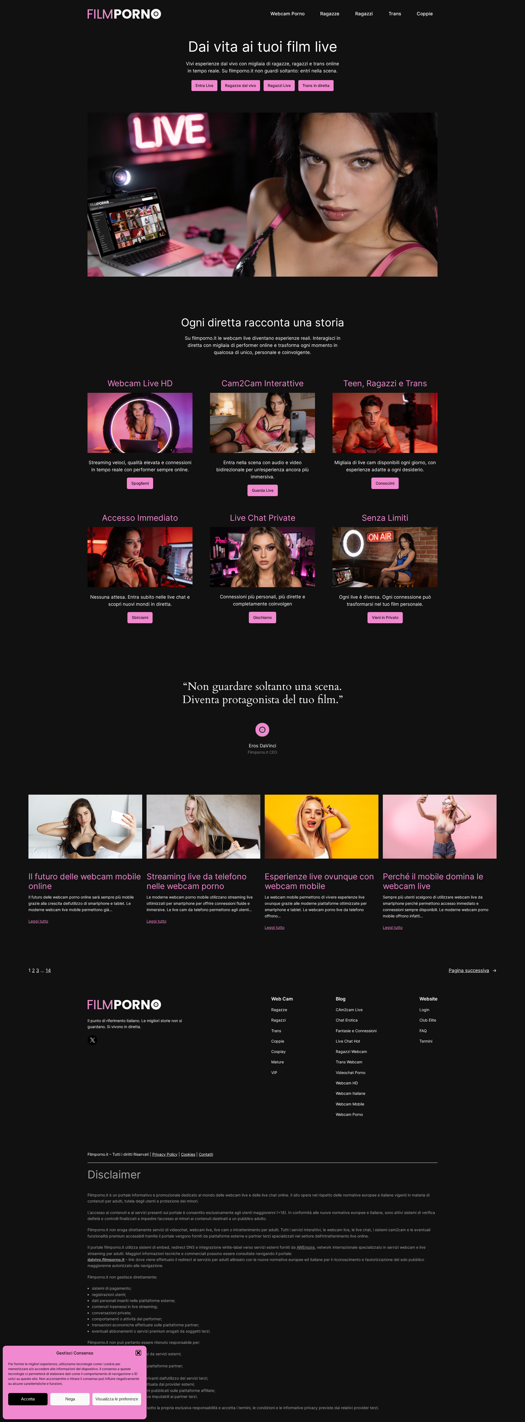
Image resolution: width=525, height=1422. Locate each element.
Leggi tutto (38, 921)
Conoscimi (385, 483)
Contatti (206, 1154)
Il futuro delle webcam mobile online (84, 881)
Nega (70, 1399)
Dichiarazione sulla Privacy (85, 1412)
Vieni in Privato (385, 617)
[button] (138, 1353)
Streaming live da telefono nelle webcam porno (197, 881)
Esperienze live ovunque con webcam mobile (319, 881)
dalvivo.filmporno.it (106, 1259)
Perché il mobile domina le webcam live (433, 881)
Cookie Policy (51, 1412)
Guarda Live (262, 490)
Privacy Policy (164, 1154)
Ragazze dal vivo (240, 85)
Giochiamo (262, 617)
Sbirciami (140, 617)
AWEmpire (306, 1247)
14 (48, 970)
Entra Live (204, 85)
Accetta (28, 1399)
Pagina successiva (473, 970)
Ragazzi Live (279, 85)
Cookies (188, 1154)
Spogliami (140, 483)
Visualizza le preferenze (116, 1399)
